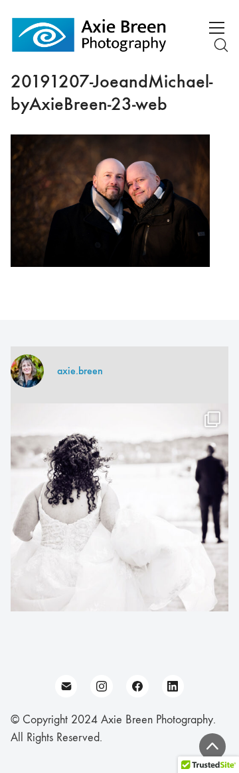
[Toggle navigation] (216, 28)
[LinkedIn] (173, 686)
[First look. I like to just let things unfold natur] (119, 512)
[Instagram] (101, 686)
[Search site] (221, 45)
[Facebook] (137, 686)
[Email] (66, 686)
